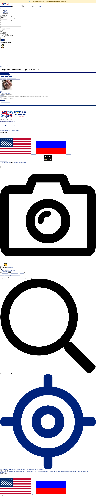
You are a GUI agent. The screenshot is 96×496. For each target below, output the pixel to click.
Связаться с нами (3, 161)
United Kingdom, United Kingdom (22, 471)
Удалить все (17, 79)
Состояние (2, 21)
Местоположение (27, 6)
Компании (2, 8)
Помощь (22, 273)
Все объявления (3, 78)
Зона (1, 37)
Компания (14, 78)
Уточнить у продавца (6, 28)
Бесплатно (4, 29)
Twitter (16, 125)
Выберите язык (5, 273)
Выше (2, 66)
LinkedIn (20, 125)
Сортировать (2, 77)
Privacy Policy (17, 130)
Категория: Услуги (11, 79)
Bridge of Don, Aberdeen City (79, 471)
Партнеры (2, 130)
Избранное (41, 6)
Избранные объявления (6, 271)
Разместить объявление (6, 6)
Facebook (7, 125)
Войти (3, 270)
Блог (5, 8)
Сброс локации (3, 472)
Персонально (9, 78)
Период (1, 30)
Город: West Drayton (4, 79)
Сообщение (35, 6)
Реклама (6, 130)
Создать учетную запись (18, 105)
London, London (6, 471)
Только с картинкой (5, 34)
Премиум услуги (11, 130)
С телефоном (4, 36)
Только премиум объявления (7, 35)
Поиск (13, 268)
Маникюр (2, 95)
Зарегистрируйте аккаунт (11, 270)
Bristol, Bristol (36, 471)
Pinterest (12, 125)
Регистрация (10, 267)
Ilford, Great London (64, 471)
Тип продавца (3, 32)
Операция (2, 23)
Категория (2, 17)
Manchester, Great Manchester (50, 471)
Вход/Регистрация (17, 6)
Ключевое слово (3, 15)
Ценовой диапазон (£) (4, 25)
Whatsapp (3, 125)
